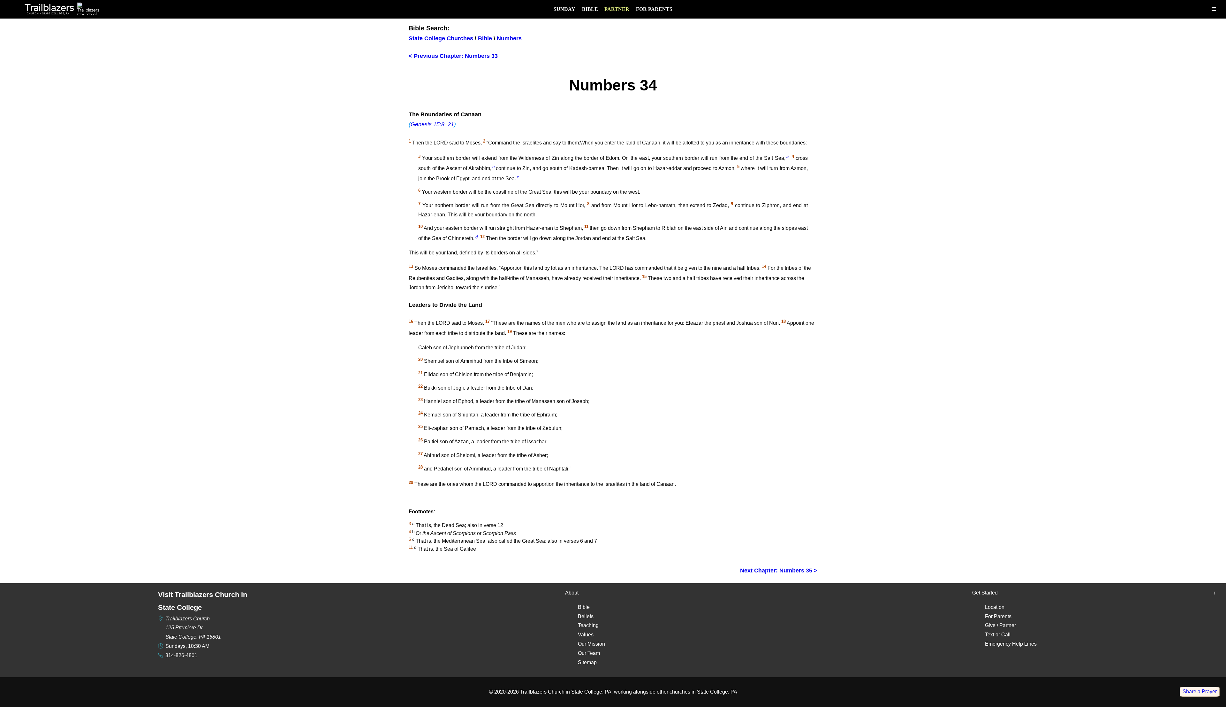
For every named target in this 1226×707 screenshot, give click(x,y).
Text (989, 634)
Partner (616, 9)
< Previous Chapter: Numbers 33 (453, 56)
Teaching (588, 625)
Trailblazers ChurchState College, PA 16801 (193, 628)
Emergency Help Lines (1011, 644)
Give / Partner (1000, 625)
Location (994, 607)
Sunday (564, 9)
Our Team (589, 653)
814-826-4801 (181, 655)
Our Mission (591, 644)
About (572, 592)
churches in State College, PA (703, 692)
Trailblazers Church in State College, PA (565, 692)
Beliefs (586, 616)
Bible (590, 9)
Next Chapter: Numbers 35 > (778, 570)
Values (586, 634)
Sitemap (587, 662)
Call (1005, 634)
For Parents (654, 9)
